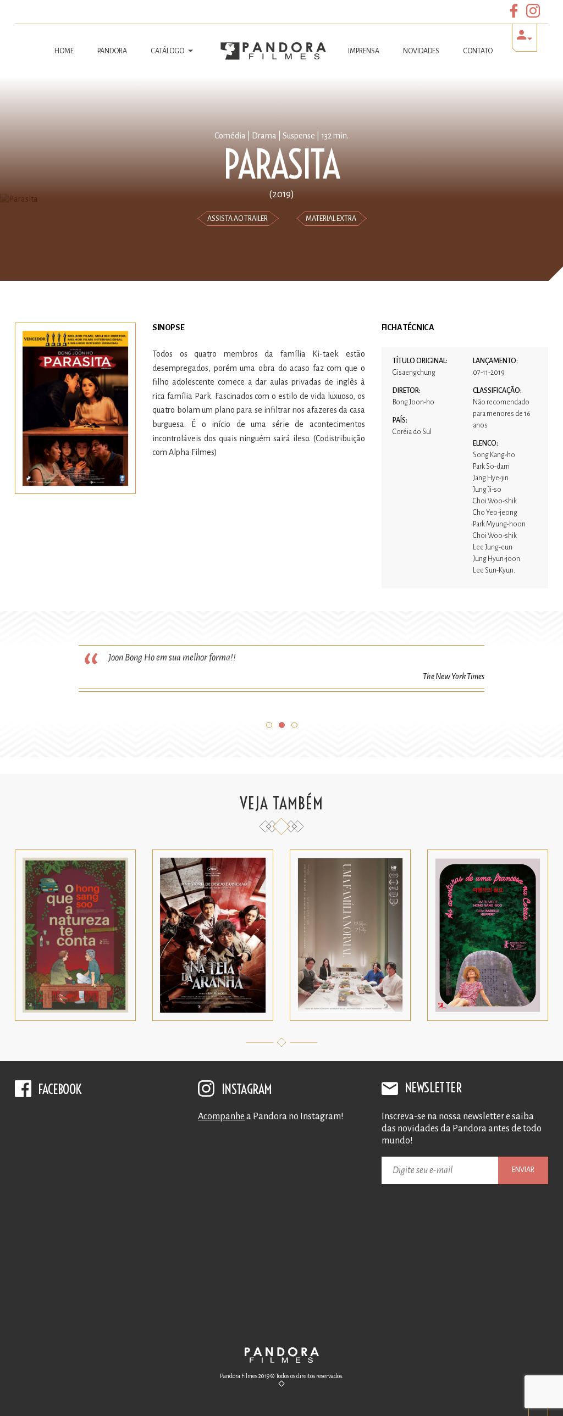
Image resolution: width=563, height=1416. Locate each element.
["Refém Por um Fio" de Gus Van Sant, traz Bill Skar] (281, 1284)
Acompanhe (221, 1116)
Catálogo (168, 51)
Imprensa (363, 51)
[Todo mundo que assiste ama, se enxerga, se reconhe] (281, 1185)
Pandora (112, 51)
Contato (478, 51)
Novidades (421, 51)
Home (64, 51)
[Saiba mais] (75, 1018)
